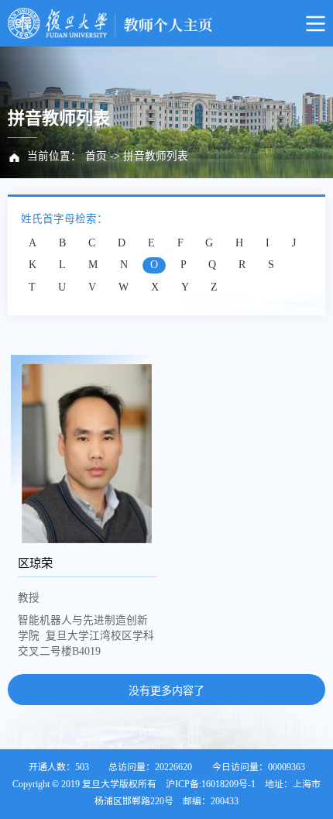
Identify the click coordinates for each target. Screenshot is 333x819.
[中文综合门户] (166, 23)
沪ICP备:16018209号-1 (211, 784)
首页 (96, 156)
